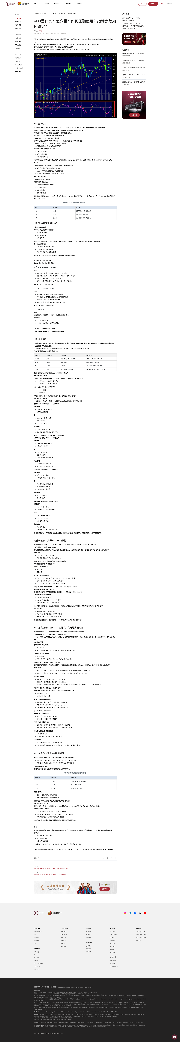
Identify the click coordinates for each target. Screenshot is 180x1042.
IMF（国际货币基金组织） (137, 26)
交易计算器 (19, 68)
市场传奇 (18, 25)
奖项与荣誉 (113, 935)
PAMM (36, 960)
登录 (162, 4)
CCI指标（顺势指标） (128, 20)
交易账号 (63, 932)
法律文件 (112, 937)
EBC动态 (112, 943)
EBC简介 (112, 932)
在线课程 (18, 28)
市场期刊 (18, 48)
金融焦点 (18, 38)
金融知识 (18, 22)
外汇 (35, 935)
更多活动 (138, 940)
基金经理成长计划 (141, 935)
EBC (39, 1033)
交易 (35, 4)
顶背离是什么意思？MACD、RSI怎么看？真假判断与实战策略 (134, 60)
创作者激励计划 (140, 932)
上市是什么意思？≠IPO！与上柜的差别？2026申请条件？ (51, 874)
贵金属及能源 (38, 932)
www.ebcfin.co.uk (92, 992)
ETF (35, 943)
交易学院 (46, 4)
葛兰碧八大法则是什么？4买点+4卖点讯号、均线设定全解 (134, 75)
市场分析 (18, 45)
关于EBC (56, 4)
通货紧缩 (125, 26)
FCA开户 (142, 4)
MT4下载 (36, 954)
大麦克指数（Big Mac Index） (131, 23)
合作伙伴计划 (114, 966)
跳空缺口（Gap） (133, 28)
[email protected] (97, 1012)
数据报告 (18, 41)
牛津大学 (112, 963)
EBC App (36, 952)
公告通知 (112, 946)
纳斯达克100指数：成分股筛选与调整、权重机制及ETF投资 (51, 869)
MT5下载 (36, 957)
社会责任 (112, 940)
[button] (174, 1037)
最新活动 (68, 4)
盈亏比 (124, 28)
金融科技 (63, 946)
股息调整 (63, 940)
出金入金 (63, 937)
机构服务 (63, 943)
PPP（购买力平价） (128, 18)
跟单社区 (79, 4)
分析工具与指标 (38, 963)
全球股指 (36, 937)
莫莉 (40, 31)
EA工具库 (18, 65)
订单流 (17, 61)
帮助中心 (112, 949)
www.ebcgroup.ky (97, 994)
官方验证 (112, 952)
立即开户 (152, 4)
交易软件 (18, 58)
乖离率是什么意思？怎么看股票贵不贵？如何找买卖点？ (134, 67)
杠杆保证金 (64, 935)
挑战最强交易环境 (141, 937)
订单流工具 (37, 966)
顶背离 (138, 18)
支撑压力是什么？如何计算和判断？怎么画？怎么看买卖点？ (134, 82)
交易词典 (18, 18)
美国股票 (36, 940)
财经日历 (18, 71)
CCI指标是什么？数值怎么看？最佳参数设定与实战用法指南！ (134, 53)
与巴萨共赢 (113, 960)
